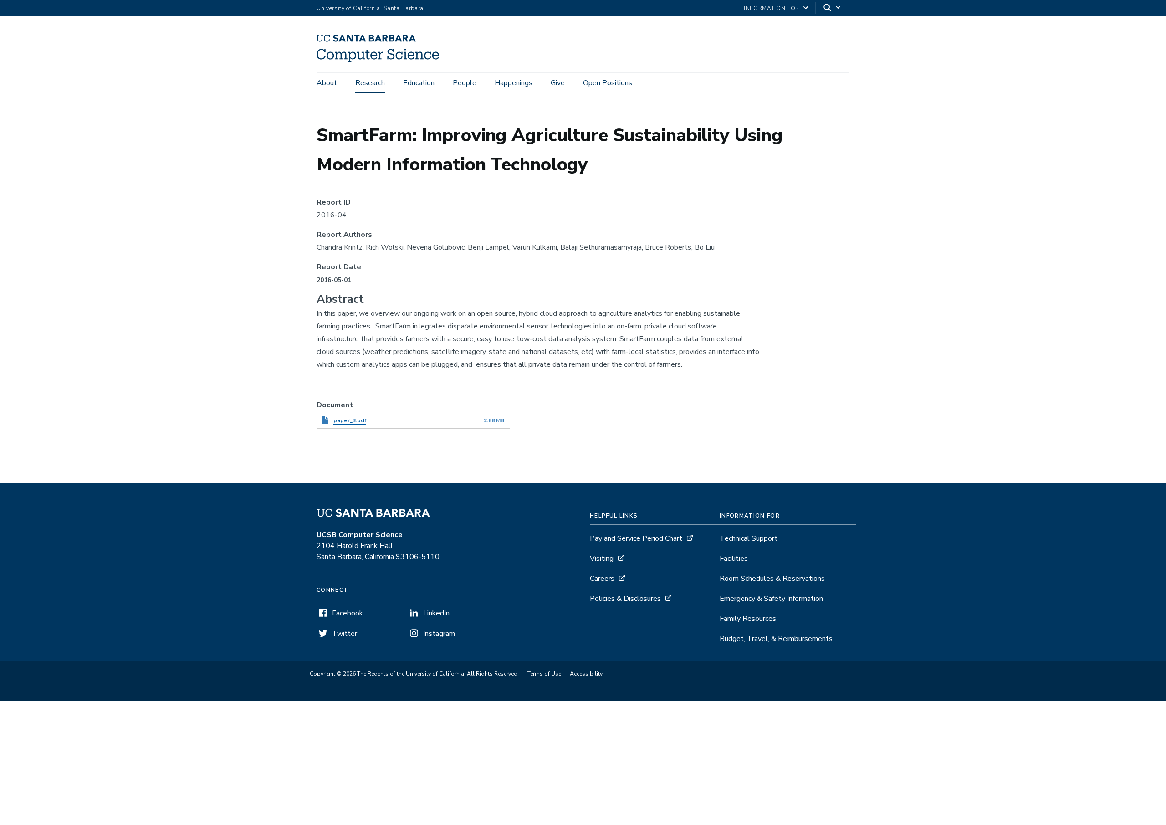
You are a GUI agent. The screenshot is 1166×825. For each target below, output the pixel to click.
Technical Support (748, 538)
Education (419, 83)
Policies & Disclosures (625, 599)
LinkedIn (436, 613)
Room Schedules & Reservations (772, 579)
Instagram (439, 634)
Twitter (344, 634)
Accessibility (586, 673)
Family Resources (748, 619)
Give (558, 83)
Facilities (734, 558)
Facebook (347, 613)
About (327, 83)
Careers (602, 579)
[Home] (381, 60)
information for (771, 8)
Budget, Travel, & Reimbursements (776, 639)
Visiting (602, 558)
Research (370, 83)
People (464, 83)
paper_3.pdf (349, 420)
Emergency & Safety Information (771, 599)
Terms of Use (544, 673)
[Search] (832, 8)
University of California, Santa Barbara (370, 8)
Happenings (513, 83)
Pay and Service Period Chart (636, 538)
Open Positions (607, 83)
